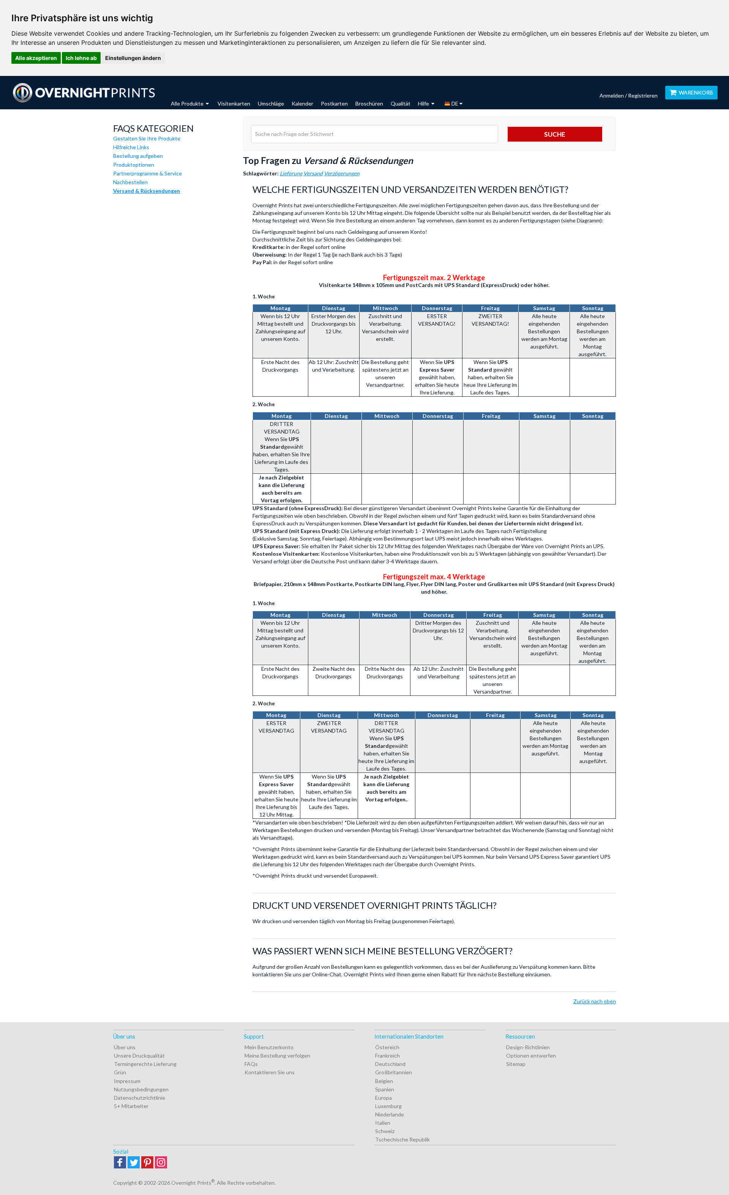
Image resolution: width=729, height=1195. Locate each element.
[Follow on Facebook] (120, 1163)
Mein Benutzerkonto (269, 1047)
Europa (383, 1097)
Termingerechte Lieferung (145, 1064)
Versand (313, 173)
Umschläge (271, 103)
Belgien (384, 1081)
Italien (382, 1122)
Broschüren (369, 103)
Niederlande (389, 1114)
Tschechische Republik (402, 1139)
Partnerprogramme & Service (147, 173)
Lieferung (291, 173)
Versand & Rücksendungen (146, 191)
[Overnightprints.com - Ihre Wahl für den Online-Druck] (83, 93)
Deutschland (390, 1064)
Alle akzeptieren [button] (36, 58)
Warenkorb (696, 92)
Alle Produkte (188, 103)
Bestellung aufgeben (138, 156)
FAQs (251, 1064)
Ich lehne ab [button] (81, 58)
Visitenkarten (234, 103)
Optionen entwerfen (531, 1055)
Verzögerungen (342, 173)
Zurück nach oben (594, 1001)
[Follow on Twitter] (133, 1163)
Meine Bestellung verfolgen (277, 1055)
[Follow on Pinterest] (147, 1163)
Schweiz (384, 1131)
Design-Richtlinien (528, 1047)
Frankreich (387, 1055)
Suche (554, 134)
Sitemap (515, 1064)
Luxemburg (388, 1106)
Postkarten (334, 103)
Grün (120, 1072)
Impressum (127, 1081)
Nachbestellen (130, 182)
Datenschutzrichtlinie (139, 1097)
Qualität (400, 103)
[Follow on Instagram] (161, 1163)
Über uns (125, 1047)
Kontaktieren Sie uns (270, 1072)
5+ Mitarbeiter (131, 1106)
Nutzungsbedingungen (141, 1089)
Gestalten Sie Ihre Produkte (146, 138)
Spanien (384, 1089)
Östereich (387, 1047)
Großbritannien (393, 1072)
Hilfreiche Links (131, 147)
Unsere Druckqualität (139, 1055)
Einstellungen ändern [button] (133, 58)
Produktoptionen (133, 164)
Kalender (302, 103)
